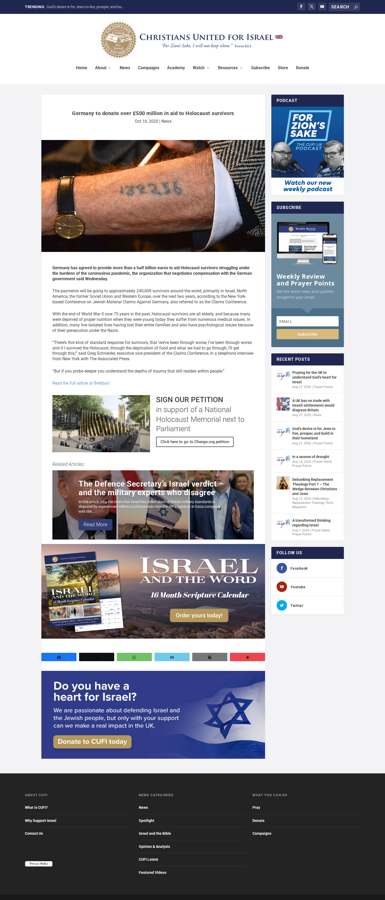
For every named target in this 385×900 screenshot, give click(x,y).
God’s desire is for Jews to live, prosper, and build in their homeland (314, 433)
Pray (256, 807)
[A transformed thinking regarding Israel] (283, 523)
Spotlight (146, 820)
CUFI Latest (148, 859)
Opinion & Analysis (154, 846)
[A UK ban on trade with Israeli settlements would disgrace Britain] (283, 404)
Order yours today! (199, 615)
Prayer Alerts (323, 462)
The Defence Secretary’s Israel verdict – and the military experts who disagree (151, 488)
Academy (176, 68)
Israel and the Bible (155, 833)
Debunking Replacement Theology (310, 501)
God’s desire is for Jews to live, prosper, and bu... (86, 7)
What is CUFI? (36, 807)
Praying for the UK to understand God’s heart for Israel (314, 377)
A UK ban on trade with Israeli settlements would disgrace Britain (313, 405)
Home (81, 68)
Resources (228, 68)
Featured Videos (152, 872)
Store (283, 68)
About (100, 68)
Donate (302, 68)
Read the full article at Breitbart (80, 383)
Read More (95, 524)
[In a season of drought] (283, 460)
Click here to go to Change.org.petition (195, 441)
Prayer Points (323, 387)
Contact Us (34, 833)
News (125, 68)
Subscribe (260, 68)
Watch (199, 68)
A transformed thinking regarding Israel (311, 522)
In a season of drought (310, 457)
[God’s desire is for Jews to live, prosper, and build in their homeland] (283, 432)
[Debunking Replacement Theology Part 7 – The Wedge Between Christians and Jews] (283, 482)
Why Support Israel (40, 820)
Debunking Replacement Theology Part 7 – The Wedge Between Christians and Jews (314, 486)
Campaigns (148, 68)
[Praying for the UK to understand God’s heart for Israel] (283, 375)
